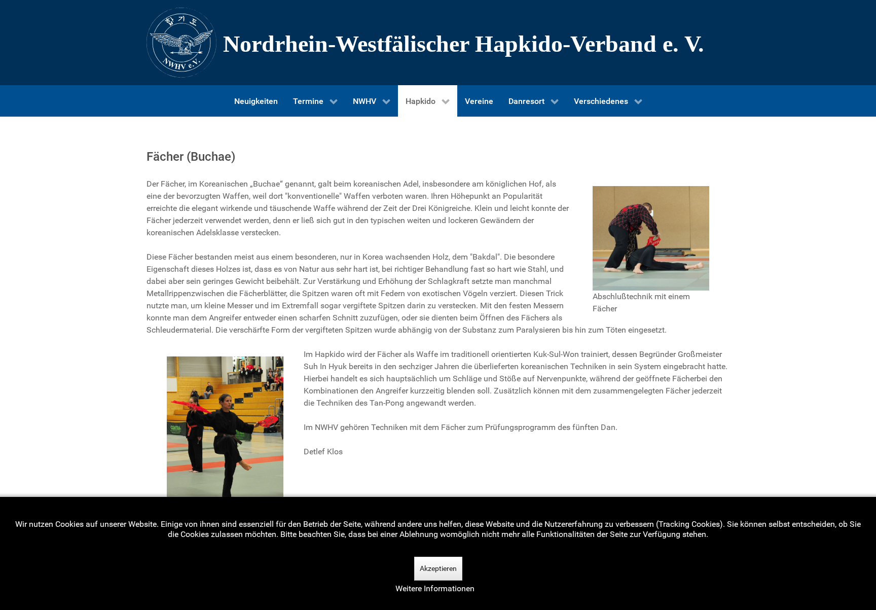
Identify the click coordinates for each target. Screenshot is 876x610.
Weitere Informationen (434, 588)
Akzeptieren (438, 568)
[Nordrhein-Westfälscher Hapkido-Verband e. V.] (438, 43)
